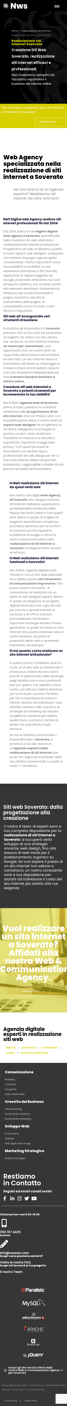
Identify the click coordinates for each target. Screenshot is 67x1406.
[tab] (33, 1370)
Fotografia (11, 1089)
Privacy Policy (11, 1400)
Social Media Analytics (17, 1114)
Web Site (11, 1047)
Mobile (10, 1053)
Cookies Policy (30, 1400)
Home (15, 30)
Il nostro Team (11, 1272)
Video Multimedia (15, 1094)
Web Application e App (18, 1143)
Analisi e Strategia (15, 1158)
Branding (10, 1079)
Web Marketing (13, 1109)
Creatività (10, 1084)
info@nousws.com (14, 1253)
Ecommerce (12, 1133)
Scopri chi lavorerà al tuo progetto (23, 1265)
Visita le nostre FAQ (15, 1262)
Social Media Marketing (18, 1118)
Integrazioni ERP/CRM (34, 1053)
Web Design (28, 1047)
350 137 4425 (10, 1232)
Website (9, 1138)
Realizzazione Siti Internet (36, 30)
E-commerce (49, 1047)
